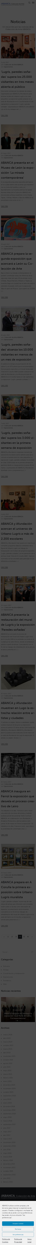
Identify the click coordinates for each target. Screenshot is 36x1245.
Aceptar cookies (18, 1223)
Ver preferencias (18, 1234)
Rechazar (18, 1229)
